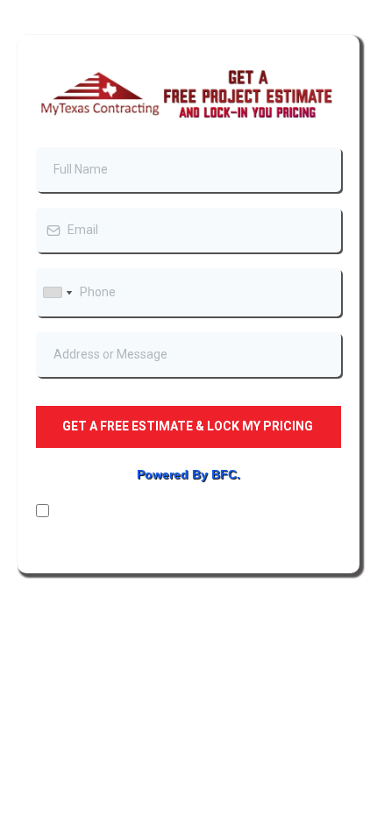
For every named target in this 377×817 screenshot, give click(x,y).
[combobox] (57, 292)
